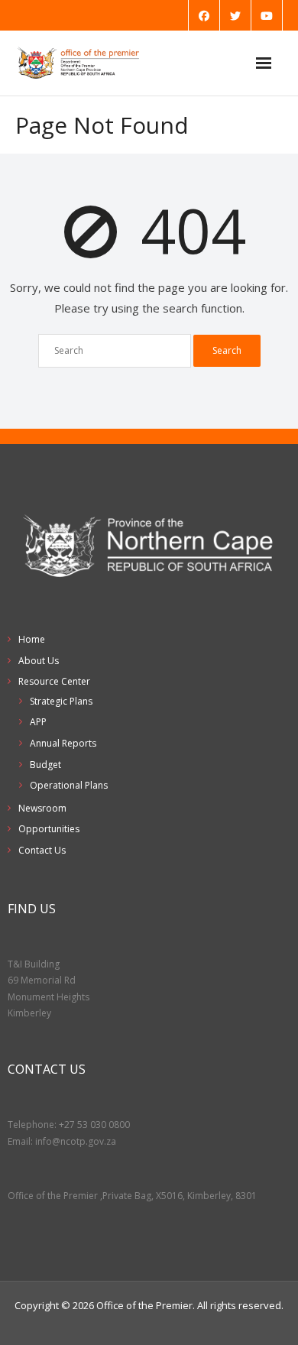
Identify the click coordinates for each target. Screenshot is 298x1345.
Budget (45, 764)
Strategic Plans (61, 701)
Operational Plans (69, 785)
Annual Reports (63, 743)
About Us (38, 660)
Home (31, 639)
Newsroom (42, 808)
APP (38, 721)
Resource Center (54, 681)
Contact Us (42, 850)
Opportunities (48, 828)
